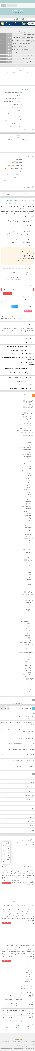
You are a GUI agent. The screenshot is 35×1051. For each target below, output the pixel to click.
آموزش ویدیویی (29, 407)
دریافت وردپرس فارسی (25, 988)
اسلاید (30, 561)
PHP (30, 404)
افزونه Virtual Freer (27, 541)
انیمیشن (29, 568)
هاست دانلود (4, 1048)
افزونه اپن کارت (28, 543)
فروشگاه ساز (28, 496)
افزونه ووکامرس (27, 552)
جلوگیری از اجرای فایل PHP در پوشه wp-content (15, 1025)
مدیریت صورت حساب (26, 506)
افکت (30, 565)
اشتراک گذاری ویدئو (27, 457)
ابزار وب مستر (28, 665)
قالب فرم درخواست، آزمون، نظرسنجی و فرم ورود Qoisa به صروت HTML (18, 754)
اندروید (29, 598)
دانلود (27, 272)
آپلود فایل (31, 830)
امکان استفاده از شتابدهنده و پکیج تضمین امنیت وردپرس (12, 121)
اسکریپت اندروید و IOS (26, 447)
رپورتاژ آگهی (30, 592)
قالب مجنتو (29, 630)
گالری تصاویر (28, 536)
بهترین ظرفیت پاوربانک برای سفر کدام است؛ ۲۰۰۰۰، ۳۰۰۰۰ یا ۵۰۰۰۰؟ (17, 38)
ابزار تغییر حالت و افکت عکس (24, 414)
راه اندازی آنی (18, 110)
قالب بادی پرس (28, 624)
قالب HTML (28, 609)
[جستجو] (3, 5)
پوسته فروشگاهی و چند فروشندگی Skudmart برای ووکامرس (14, 996)
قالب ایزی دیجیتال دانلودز (25, 621)
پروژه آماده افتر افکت (26, 676)
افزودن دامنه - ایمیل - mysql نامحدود (12, 98)
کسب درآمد (28, 532)
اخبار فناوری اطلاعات (28, 432)
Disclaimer (17, 1043)
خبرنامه (29, 477)
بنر (30, 684)
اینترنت (29, 410)
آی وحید (23, 1048)
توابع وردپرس (27, 979)
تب (30, 570)
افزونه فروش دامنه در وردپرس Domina (18, 388)
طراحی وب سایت (30, 1048)
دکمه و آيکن (28, 579)
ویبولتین (29, 638)
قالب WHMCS (28, 616)
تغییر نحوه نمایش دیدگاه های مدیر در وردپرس (17, 346)
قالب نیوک (29, 633)
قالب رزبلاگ (28, 648)
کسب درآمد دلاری (29, 799)
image (32, 328)
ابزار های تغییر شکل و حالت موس (24, 430)
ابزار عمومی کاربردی (26, 421)
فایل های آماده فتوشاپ (26, 685)
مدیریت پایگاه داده (27, 511)
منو (30, 586)
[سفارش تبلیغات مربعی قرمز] (10, 72)
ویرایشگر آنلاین (28, 522)
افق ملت (32, 782)
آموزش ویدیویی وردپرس (26, 408)
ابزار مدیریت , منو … (26, 425)
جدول (30, 575)
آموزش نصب (28, 654)
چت (30, 529)
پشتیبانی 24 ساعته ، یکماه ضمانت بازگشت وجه (12, 115)
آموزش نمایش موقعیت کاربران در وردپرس (18, 342)
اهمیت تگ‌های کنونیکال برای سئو (26, 58)
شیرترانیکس (28, 557)
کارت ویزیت (28, 692)
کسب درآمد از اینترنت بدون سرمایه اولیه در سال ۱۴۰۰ (14, 1017)
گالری (30, 589)
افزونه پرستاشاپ (27, 555)
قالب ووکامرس (28, 637)
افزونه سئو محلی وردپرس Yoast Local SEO (17, 381)
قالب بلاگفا (29, 646)
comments (27, 328)
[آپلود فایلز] (21, 19)
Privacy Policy (28, 1041)
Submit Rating (29, 256)
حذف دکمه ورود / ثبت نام (27, 62)
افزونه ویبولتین (28, 554)
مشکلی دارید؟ (14, 277)
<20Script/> (17, 10)
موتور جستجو (28, 515)
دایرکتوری (29, 482)
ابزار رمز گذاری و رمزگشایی (25, 416)
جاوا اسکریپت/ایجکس (26, 470)
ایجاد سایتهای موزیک (27, 463)
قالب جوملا (28, 626)
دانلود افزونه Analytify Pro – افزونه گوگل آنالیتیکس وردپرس (21, 749)
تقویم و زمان (28, 572)
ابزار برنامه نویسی (27, 663)
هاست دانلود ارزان (29, 821)
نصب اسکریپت (27, 981)
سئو (30, 657)
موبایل (29, 587)
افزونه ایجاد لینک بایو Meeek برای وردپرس (18, 377)
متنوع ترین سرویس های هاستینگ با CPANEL (12, 94)
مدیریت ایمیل (28, 501)
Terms (33, 1041)
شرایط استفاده (27, 983)
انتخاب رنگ (29, 567)
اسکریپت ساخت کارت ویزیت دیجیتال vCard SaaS (23, 716)
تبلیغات (29, 965)
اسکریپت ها (30, 435)
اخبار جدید (31, 804)
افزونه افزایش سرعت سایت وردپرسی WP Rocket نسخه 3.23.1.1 (20, 738)
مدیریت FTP (28, 672)
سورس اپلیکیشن (29, 594)
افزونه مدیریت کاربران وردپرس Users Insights (17, 350)
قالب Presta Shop (27, 612)
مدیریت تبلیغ (28, 503)
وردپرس (29, 659)
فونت (30, 687)
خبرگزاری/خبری (27, 478)
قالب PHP (29, 610)
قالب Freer (29, 607)
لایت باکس (29, 582)
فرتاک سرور (31, 156)
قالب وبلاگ (30, 644)
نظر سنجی (29, 516)
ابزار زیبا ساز (28, 418)
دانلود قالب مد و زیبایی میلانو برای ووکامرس (16, 1003)
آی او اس (29, 596)
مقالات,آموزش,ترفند (28, 652)
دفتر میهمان (28, 483)
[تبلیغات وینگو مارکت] (17, 703)
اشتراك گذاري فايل (27, 456)
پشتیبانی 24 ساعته (17, 177)
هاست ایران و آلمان (17, 162)
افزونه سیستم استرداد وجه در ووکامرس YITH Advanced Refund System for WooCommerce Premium (17, 730)
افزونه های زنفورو (27, 548)
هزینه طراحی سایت (29, 791)
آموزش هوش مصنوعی (28, 817)
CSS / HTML (28, 402)
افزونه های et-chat (27, 547)
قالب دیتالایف (28, 628)
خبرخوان (29, 577)
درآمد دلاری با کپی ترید (28, 786)
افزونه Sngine (28, 540)
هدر (30, 689)
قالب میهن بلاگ (28, 649)
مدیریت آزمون (28, 499)
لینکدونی (29, 497)
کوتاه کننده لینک (28, 534)
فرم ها (29, 494)
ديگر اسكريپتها (28, 485)
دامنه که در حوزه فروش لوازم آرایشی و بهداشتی (22, 52)
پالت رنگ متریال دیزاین (25, 986)
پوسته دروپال (28, 640)
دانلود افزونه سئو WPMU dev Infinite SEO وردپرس (16, 368)
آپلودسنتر (29, 442)
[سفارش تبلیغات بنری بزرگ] (17, 68)
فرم (30, 580)
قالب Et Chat (28, 604)
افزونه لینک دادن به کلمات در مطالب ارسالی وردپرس (15, 353)
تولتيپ (29, 574)
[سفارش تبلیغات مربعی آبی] (24, 72)
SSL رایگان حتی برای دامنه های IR (13, 107)
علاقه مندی (28, 492)
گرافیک (31, 678)
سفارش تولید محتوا (29, 795)
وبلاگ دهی (29, 520)
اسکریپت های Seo (27, 450)
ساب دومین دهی (27, 489)
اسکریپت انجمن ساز (29, 34)
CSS (30, 437)
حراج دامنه (31, 826)
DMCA (22, 1041)
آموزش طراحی (29, 401)
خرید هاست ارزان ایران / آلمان (26, 89)
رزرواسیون (29, 487)
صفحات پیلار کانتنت (29, 55)
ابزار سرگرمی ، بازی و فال (25, 419)
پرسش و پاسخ (28, 525)
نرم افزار (31, 661)
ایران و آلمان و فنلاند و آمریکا (14, 174)
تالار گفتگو (29, 466)
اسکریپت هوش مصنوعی (26, 454)
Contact (18, 1041)
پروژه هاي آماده (29, 674)
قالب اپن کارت (28, 619)
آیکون (30, 680)
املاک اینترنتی (28, 459)
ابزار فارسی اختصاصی (26, 423)
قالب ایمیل (29, 623)
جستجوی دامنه (28, 471)
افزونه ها (22, 194)
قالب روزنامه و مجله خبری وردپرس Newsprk (24, 766)
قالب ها (31, 600)
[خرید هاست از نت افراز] (17, 70)
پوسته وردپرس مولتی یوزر (25, 642)
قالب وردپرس (28, 635)
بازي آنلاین (29, 464)
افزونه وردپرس (7, 203)
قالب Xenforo (28, 617)
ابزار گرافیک (28, 667)
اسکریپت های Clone (27, 449)
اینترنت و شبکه (28, 668)
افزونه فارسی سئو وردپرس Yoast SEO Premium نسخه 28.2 (21, 743)
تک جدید (32, 812)
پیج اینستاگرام (28, 310)
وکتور (30, 691)
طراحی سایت (28, 670)
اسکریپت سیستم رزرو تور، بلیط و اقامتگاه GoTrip (23, 760)
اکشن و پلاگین (28, 682)
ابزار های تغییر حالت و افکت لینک (24, 428)
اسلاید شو (29, 563)
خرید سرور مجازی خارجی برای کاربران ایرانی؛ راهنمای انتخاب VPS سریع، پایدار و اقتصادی (17, 723)
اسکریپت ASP (28, 445)
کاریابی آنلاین (28, 530)
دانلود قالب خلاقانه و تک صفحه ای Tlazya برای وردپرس (14, 1010)
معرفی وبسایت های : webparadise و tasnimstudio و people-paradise (17, 46)
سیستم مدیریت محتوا (26, 490)
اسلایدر (29, 444)
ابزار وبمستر (30, 412)
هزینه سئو (31, 777)
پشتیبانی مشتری (27, 527)
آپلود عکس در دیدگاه (19, 328)
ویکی (30, 523)
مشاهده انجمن (4, 31)
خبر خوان (29, 475)
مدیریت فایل (28, 508)
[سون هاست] (14, 19)
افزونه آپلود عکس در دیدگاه (22, 330)
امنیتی (30, 461)
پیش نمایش (14, 272)
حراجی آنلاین (28, 473)
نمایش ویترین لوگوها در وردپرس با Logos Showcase (16, 384)
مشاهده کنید (6, 883)
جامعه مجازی (28, 468)
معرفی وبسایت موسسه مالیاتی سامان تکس (23, 43)
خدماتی (29, 480)
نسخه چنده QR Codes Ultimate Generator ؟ (23, 49)
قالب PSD (29, 614)
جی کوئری (30, 560)
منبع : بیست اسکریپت (23, 283)
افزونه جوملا (28, 545)
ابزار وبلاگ (28, 972)
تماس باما (28, 970)
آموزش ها (29, 655)
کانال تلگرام (15, 306)
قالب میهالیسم (28, 631)
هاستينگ (29, 518)
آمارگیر (29, 440)
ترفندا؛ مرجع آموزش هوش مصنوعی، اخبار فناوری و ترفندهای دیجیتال (17, 41)
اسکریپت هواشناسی (27, 452)
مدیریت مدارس (28, 509)
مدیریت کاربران (28, 513)
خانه (31, 194)
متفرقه (29, 584)
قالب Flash (29, 605)
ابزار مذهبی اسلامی (27, 426)
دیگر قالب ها (28, 602)
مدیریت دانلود (28, 504)
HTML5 (29, 438)
